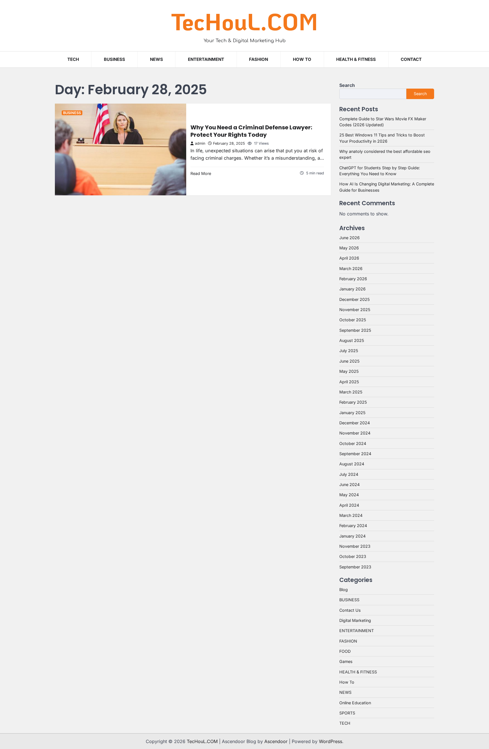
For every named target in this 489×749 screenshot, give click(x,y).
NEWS (156, 59)
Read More (200, 173)
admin (200, 143)
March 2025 (350, 392)
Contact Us (350, 610)
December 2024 (354, 422)
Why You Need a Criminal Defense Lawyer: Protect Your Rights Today (251, 131)
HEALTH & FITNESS (356, 59)
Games (346, 661)
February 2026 (353, 278)
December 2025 (354, 299)
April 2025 (349, 381)
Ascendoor (276, 741)
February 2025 (353, 402)
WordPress (330, 741)
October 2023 (352, 556)
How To (302, 59)
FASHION (258, 59)
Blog (343, 589)
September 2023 (355, 566)
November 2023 (354, 546)
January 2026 (352, 288)
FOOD (345, 651)
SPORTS (347, 713)
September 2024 (355, 453)
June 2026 (349, 237)
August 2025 (351, 340)
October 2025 (352, 319)
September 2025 (355, 330)
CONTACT (411, 59)
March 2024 (351, 515)
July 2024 (348, 474)
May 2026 (349, 247)
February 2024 (353, 525)
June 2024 (349, 484)
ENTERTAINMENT (206, 59)
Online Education (355, 702)
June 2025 (349, 361)
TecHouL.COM (244, 21)
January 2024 (352, 536)
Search (347, 85)
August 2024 (351, 463)
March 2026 (351, 268)
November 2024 (354, 433)
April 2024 (349, 505)
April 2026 (349, 258)
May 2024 (349, 494)
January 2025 (352, 412)
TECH (73, 59)
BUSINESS (114, 59)
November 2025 (354, 309)
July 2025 (348, 350)
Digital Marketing (355, 620)
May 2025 (349, 371)
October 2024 (352, 443)
